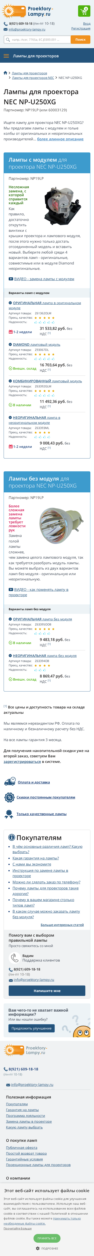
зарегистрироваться (22, 761)
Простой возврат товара (26, 1153)
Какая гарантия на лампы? (36, 858)
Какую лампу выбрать (24, 1127)
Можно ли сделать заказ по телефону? (46, 882)
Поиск (80, 39)
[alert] (47, 1219)
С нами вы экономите (32, 864)
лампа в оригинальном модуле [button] (45, 305)
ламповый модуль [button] (36, 344)
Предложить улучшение (32, 1028)
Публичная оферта (21, 1147)
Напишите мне (47, 990)
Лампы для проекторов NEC (33, 77)
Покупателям (17, 1104)
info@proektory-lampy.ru (27, 29)
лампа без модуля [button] (42, 619)
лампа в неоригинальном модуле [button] (34, 420)
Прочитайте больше (18, 1228)
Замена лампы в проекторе (29, 1121)
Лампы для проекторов (29, 73)
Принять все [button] (47, 1238)
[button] (47, 1248)
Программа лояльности (25, 1115)
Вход (86, 23)
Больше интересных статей (62, 925)
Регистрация (80, 28)
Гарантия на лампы (22, 1109)
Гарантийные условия (24, 1159)
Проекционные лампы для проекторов (38, 1164)
